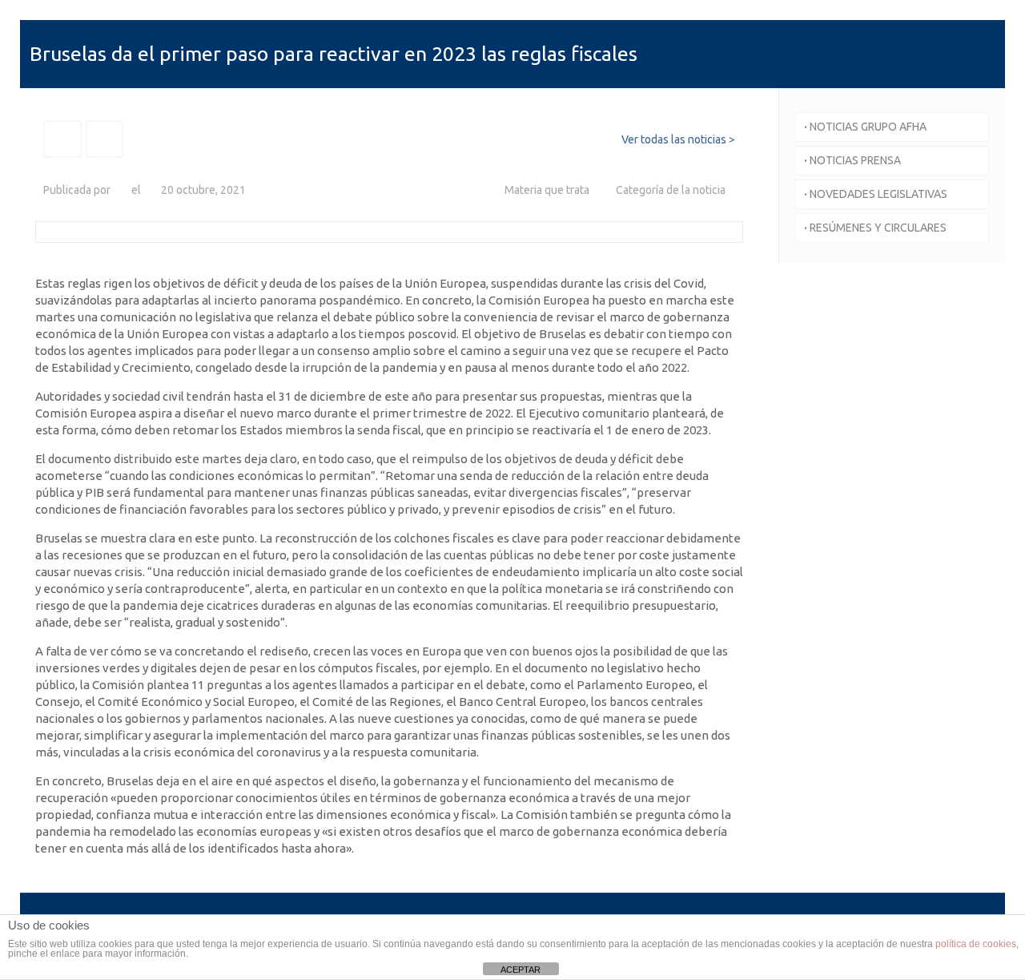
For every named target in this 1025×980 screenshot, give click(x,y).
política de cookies (975, 944)
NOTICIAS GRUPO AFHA (865, 126)
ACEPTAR (520, 969)
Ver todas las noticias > (678, 139)
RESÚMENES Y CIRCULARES (875, 227)
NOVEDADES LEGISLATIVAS (875, 194)
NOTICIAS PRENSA (852, 160)
